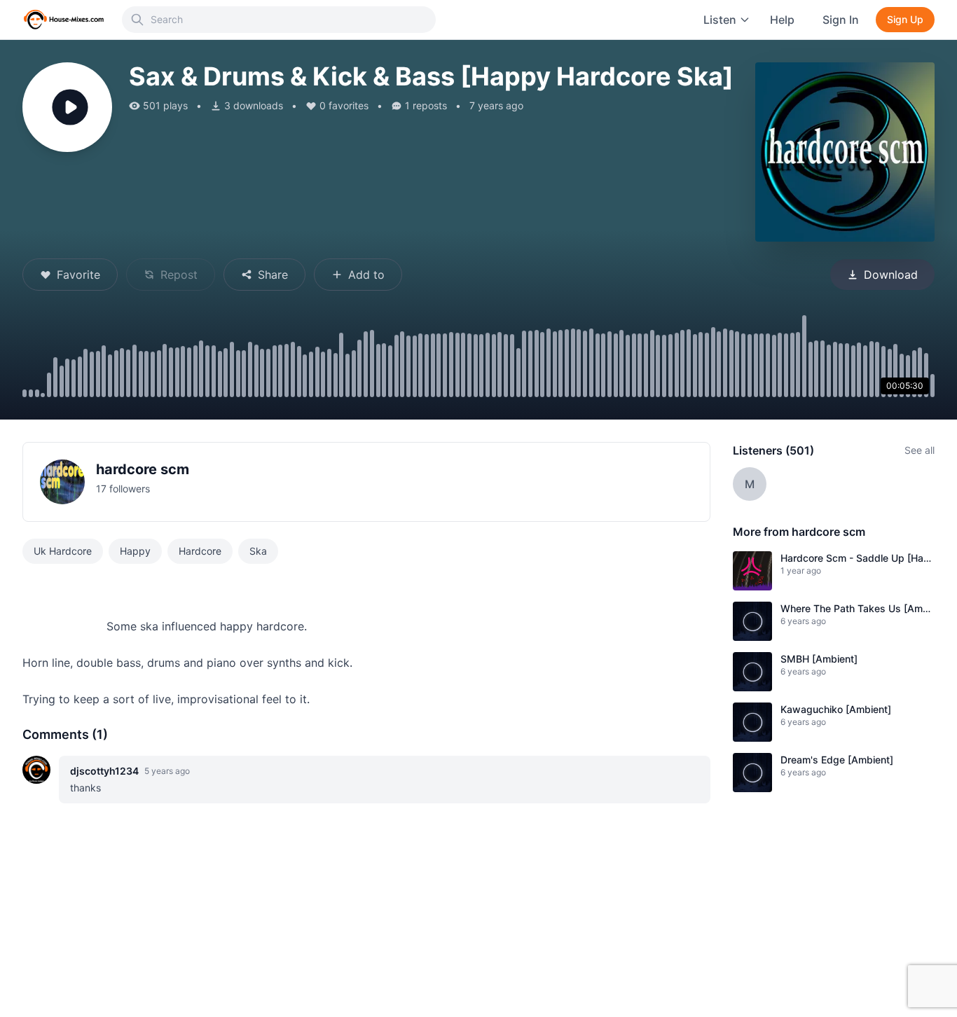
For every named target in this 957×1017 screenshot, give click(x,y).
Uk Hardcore (63, 551)
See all (919, 450)
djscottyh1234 (104, 771)
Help (782, 20)
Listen (719, 20)
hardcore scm (142, 469)
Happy (135, 551)
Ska (258, 551)
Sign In (840, 20)
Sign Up (905, 19)
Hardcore (200, 551)
